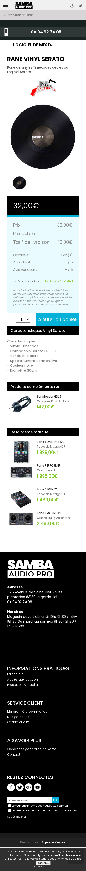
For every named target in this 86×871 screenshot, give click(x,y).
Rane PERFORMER (49, 466)
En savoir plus (43, 866)
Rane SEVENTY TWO (51, 442)
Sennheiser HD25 (49, 396)
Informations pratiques (38, 668)
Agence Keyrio (53, 842)
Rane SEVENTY (47, 489)
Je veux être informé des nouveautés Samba (40, 806)
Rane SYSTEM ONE (49, 513)
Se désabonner (16, 817)
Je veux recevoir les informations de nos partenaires (44, 810)
